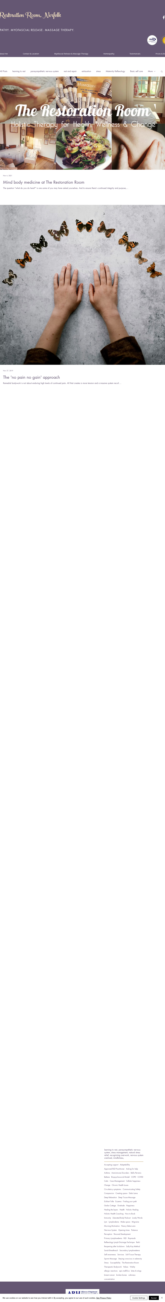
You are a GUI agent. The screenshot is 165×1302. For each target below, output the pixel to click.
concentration (109, 1279)
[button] (161, 71)
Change (107, 1185)
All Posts (3, 71)
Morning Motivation (112, 1226)
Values (125, 1267)
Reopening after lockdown (114, 1246)
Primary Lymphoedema (113, 1238)
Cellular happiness (133, 1181)
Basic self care (136, 71)
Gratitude (121, 1205)
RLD (125, 1238)
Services (120, 1254)
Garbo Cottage (110, 1205)
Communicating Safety (131, 1189)
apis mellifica (124, 1271)
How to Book (130, 1213)
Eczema (118, 1201)
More (150, 71)
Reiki (138, 1242)
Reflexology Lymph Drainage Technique (119, 1242)
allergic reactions (111, 1271)
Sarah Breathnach (111, 1250)
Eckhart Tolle (109, 1201)
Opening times (124, 1230)
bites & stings (136, 1271)
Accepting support (111, 1164)
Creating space (121, 1193)
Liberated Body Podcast (122, 1218)
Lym (105, 1222)
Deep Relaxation (110, 1197)
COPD (133, 1177)
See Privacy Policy (103, 1298)
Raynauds (132, 1238)
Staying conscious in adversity (130, 1258)
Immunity (107, 1218)
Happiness (130, 1205)
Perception (108, 1234)
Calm (106, 1181)
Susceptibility (115, 1262)
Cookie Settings (138, 1298)
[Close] (161, 1298)
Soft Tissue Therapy (133, 1254)
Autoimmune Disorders (120, 1173)
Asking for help (132, 1169)
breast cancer (109, 1275)
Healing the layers (111, 1209)
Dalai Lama (133, 1193)
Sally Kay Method (133, 1246)
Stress (106, 1262)
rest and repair (70, 71)
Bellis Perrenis (136, 1173)
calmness (131, 1275)
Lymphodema (114, 1222)
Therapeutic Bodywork (113, 1267)
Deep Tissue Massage (126, 1197)
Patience (134, 1230)
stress (98, 71)
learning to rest (18, 71)
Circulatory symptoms (112, 1189)
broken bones (121, 1275)
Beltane (107, 1177)
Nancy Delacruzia (128, 1226)
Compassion (109, 1193)
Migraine (135, 1222)
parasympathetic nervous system (45, 71)
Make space (125, 1222)
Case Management (117, 1181)
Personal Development (122, 1234)
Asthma (107, 1173)
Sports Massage (110, 1258)
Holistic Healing (132, 1209)
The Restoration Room (130, 1262)
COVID (140, 1177)
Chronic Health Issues (120, 1185)
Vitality (132, 1267)
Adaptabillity (125, 1164)
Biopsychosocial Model (120, 1177)
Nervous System (110, 1230)
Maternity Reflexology (115, 71)
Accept (154, 1298)
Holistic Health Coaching (113, 1213)
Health (122, 1209)
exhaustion (86, 71)
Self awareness (110, 1254)
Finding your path (130, 1201)
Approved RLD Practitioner (114, 1169)
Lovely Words (137, 1218)
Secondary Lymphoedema (129, 1250)
